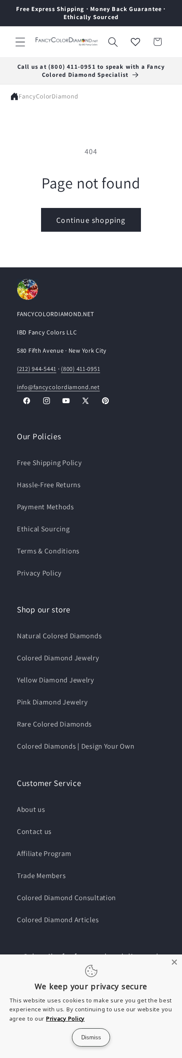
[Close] (174, 962)
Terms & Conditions (48, 551)
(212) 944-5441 (36, 369)
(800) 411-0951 (80, 369)
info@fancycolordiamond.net (58, 387)
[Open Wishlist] (135, 42)
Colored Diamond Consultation (66, 897)
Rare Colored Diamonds (54, 724)
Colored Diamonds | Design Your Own (75, 746)
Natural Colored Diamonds (59, 635)
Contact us (34, 831)
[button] (20, 42)
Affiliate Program (44, 853)
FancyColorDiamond (48, 96)
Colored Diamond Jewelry (58, 657)
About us (31, 809)
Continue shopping (90, 220)
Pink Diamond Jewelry (52, 702)
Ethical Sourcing (43, 528)
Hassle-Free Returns (49, 484)
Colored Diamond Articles (58, 919)
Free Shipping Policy (49, 462)
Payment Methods (45, 506)
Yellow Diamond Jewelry (55, 680)
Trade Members (41, 875)
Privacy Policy (39, 573)
